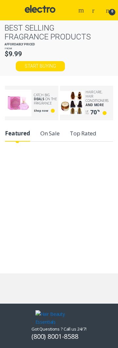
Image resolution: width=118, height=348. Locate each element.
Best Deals (18, 166)
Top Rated (83, 133)
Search (82, 10)
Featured (17, 133)
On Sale (50, 133)
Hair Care (65, 166)
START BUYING (40, 66)
